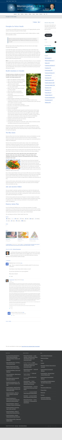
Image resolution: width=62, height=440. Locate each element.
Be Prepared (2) (48, 58)
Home (42, 385)
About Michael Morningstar (46, 355)
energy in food (36, 244)
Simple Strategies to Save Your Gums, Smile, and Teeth (12, 408)
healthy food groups (16, 245)
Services (42, 395)
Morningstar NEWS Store (46, 387)
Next (39, 22)
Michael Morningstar (9, 244)
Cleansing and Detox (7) (50, 65)
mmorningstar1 (27, 381)
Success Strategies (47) (50, 97)
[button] (46, 14)
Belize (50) (47, 63)
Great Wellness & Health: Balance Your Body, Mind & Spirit (48, 382)
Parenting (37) (48, 90)
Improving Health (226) (50, 85)
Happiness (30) (48, 77)
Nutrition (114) (48, 87)
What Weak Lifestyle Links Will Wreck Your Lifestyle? (12, 379)
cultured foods (32, 244)
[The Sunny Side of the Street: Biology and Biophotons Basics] (34, 235)
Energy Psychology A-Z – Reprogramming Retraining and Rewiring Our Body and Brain (12, 400)
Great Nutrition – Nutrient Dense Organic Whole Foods (47, 374)
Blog (42, 360)
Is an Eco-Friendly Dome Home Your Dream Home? (31, 388)
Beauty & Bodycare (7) (49, 60)
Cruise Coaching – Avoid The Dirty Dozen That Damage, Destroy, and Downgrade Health (13, 389)
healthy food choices (11, 245)
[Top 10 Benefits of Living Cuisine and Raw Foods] (23, 235)
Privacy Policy (43, 390)
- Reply (23, 279)
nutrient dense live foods (22, 245)
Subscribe (48, 35)
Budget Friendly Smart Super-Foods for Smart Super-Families (12, 367)
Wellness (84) (48, 102)
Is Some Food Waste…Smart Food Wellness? (13, 371)
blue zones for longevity (28, 244)
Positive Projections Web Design (23, 425)
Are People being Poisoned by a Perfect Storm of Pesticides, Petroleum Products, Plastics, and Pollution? (13, 358)
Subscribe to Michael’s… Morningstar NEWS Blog (46, 398)
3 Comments (32, 245)
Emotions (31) (48, 68)
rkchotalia (26, 395)
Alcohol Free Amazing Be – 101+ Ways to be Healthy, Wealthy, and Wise (13, 383)
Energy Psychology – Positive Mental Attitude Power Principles (13, 416)
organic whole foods (27, 245)
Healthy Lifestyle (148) (49, 82)
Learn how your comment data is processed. (31, 346)
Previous (35, 22)
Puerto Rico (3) (48, 92)
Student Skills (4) (48, 95)
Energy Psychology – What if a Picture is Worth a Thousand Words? (12, 394)
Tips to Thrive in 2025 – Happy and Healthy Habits (13, 420)
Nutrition (22, 244)
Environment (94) (48, 70)
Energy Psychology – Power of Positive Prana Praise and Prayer (12, 412)
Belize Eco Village (44, 358)
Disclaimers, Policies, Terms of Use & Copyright (48, 366)
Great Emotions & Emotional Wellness (47, 370)
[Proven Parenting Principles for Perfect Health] (11, 235)
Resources (43, 392)
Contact (42, 363)
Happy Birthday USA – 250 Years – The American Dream (13, 363)
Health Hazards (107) (49, 80)
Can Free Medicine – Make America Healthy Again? (13, 375)
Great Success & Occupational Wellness (47, 378)
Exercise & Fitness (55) (50, 72)
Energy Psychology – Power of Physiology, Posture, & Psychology (13, 404)
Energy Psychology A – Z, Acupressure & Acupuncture (30, 401)
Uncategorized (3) (49, 100)
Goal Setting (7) (48, 75)
